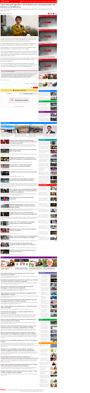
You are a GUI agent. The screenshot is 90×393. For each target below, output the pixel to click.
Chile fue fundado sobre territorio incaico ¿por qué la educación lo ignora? (45, 385)
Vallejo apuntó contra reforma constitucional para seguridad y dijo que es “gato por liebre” (44, 194)
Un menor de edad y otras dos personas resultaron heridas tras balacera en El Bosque (22, 243)
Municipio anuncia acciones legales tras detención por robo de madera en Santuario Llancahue (45, 316)
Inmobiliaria (33, 391)
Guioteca (29, 391)
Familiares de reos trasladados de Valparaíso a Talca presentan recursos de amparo (44, 239)
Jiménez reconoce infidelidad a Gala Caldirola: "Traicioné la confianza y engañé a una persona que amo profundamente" (18, 349)
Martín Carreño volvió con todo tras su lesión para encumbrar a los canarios (45, 341)
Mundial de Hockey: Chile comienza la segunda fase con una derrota (22, 229)
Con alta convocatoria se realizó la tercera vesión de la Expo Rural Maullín (45, 289)
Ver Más (47, 317)
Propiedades (37, 391)
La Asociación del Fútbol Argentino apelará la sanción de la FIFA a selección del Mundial (43, 105)
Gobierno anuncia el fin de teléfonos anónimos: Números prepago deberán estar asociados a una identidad (44, 223)
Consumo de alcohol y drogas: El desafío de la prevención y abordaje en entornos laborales (44, 352)
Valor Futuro (25, 391)
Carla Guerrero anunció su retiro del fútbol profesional (21, 198)
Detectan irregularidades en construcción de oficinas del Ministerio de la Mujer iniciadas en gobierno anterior (22, 206)
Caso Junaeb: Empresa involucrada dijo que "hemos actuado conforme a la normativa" (18, 273)
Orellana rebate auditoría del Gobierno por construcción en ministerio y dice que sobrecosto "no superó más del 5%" (23, 141)
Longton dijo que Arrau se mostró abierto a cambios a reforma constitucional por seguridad (23, 213)
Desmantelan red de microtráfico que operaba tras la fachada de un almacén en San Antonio (45, 286)
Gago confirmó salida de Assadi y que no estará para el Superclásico (43, 109)
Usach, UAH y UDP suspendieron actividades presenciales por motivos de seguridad (22, 222)
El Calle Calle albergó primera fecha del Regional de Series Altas (45, 327)
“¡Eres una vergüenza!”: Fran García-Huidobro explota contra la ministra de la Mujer (44, 199)
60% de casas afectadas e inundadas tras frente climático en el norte (44, 363)
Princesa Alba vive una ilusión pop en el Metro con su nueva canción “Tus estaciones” (45, 360)
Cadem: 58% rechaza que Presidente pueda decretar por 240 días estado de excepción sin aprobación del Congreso (19, 365)
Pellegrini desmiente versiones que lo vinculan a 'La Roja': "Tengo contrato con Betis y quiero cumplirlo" (19, 371)
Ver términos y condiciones (19, 106)
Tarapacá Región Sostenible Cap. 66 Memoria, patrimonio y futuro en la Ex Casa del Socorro (44, 382)
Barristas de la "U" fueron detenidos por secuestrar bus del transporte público (20, 165)
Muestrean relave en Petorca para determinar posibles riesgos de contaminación (45, 303)
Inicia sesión (20, 77)
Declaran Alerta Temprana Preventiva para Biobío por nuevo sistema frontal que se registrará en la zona (45, 308)
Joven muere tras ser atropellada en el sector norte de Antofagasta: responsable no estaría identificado (43, 234)
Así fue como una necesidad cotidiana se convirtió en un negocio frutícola (19, 340)
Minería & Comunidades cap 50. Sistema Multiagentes (45, 368)
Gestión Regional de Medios (13, 389)
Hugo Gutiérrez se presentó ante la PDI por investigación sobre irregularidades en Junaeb (18, 293)
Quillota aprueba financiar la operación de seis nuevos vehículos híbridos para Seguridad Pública (44, 227)
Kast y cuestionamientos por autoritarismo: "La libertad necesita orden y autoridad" (19, 306)
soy (8, 147)
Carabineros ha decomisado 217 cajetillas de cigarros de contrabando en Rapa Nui (45, 294)
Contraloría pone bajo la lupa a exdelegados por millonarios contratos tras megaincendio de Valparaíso (44, 217)
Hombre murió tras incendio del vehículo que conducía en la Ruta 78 (22, 250)
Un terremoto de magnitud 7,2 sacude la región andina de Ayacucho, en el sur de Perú (17, 312)
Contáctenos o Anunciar (22, 389)
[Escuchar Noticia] (8, 10)
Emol (22, 391)
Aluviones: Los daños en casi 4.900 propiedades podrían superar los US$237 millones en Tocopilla (43, 116)
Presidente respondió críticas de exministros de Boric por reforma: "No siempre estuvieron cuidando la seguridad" (19, 280)
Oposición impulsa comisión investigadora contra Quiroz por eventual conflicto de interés (44, 205)
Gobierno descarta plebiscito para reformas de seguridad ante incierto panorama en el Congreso (18, 320)
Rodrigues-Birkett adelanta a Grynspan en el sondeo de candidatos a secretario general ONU (23, 158)
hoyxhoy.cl (42, 391)
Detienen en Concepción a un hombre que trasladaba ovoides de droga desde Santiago (45, 299)
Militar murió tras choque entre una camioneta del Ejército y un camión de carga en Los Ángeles (44, 94)
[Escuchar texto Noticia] (36, 68)
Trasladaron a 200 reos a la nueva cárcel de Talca (23, 172)
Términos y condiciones (31, 389)
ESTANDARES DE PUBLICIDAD (39, 389)
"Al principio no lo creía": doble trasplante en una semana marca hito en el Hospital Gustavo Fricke (45, 312)
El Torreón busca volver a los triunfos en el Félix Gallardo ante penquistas (45, 332)
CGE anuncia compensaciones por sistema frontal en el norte (44, 98)
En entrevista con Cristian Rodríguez (44, 354)
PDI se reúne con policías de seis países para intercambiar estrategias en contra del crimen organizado (17, 287)
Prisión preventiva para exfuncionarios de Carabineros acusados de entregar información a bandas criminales (19, 300)
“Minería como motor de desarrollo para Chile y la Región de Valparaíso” (45, 376)
